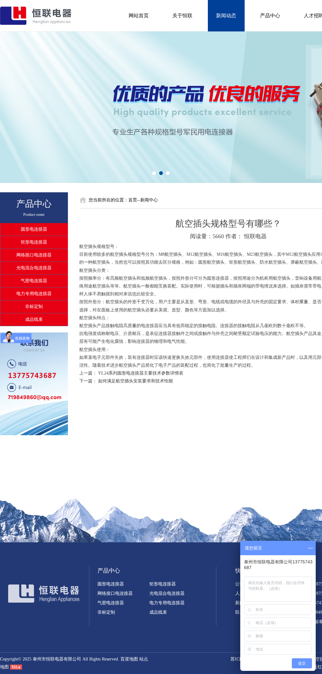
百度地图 (129, 659)
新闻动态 (226, 15)
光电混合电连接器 (34, 268)
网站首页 (139, 15)
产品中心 (270, 15)
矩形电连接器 (34, 242)
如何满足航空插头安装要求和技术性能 (135, 381)
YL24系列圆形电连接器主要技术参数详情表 (140, 373)
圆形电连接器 (34, 229)
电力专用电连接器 (34, 293)
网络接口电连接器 (34, 255)
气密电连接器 (34, 280)
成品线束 (34, 319)
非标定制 (34, 306)
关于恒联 (182, 15)
